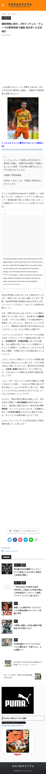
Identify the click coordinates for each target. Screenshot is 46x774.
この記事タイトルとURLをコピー (24, 531)
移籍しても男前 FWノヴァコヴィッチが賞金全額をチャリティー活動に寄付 (27, 610)
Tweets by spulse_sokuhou (12, 725)
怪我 (5, 548)
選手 (8, 548)
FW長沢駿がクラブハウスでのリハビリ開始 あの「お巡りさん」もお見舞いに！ (28, 647)
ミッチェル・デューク (11, 551)
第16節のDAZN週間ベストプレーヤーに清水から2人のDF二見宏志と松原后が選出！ (27, 572)
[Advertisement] (23, 60)
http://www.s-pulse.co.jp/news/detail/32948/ (22, 149)
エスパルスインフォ (23, 766)
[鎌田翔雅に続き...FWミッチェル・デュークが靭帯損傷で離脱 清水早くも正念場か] (26, 540)
